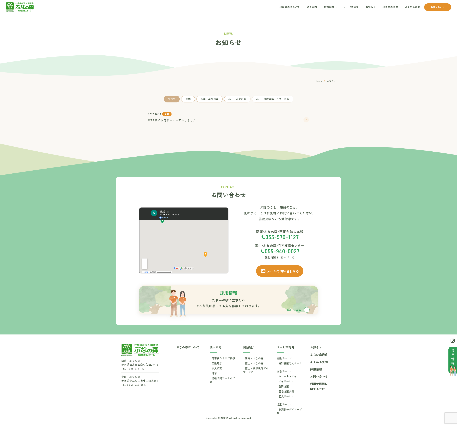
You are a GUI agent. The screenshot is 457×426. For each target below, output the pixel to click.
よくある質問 (412, 7)
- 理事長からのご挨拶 (222, 358)
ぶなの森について (290, 7)
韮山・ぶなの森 (237, 99)
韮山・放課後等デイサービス (272, 99)
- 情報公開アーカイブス (222, 380)
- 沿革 (213, 373)
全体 (187, 99)
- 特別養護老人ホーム (289, 363)
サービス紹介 (350, 7)
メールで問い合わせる (283, 271)
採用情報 (316, 369)
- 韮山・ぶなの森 (253, 363)
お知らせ (371, 7)
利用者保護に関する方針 (319, 386)
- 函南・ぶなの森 (253, 358)
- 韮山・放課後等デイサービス (255, 370)
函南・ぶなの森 (209, 99)
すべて (172, 99)
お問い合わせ (438, 7)
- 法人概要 (216, 368)
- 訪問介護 (283, 386)
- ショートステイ (287, 376)
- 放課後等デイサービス (289, 411)
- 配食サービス (285, 396)
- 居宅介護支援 (285, 391)
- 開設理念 (216, 363)
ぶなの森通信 (390, 7)
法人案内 (312, 7)
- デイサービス (285, 381)
